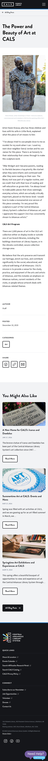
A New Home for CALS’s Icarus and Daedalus (21, 431)
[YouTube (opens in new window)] (18, 741)
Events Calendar (8, 661)
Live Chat (35, 755)
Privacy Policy (6, 734)
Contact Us (6, 706)
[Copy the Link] (14, 364)
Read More (10, 458)
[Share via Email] (22, 364)
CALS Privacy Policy (10, 674)
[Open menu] (44, 4)
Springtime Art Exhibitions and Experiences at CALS (18, 564)
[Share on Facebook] (5, 364)
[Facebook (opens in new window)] (12, 741)
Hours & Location (9, 657)
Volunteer (6, 698)
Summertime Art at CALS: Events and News (22, 497)
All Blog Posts (9, 12)
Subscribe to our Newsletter (13, 689)
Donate (5, 702)
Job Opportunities (9, 694)
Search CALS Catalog (10, 669)
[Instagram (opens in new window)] (5, 741)
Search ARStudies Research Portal (15, 665)
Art (6, 344)
